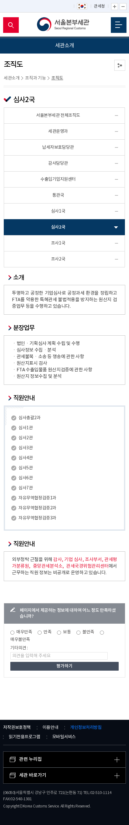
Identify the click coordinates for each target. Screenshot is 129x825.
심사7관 (25, 488)
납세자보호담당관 (58, 147)
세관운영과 (58, 131)
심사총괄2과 (29, 417)
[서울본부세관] (64, 25)
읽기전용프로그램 (24, 737)
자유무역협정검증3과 (37, 518)
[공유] (119, 65)
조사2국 (58, 259)
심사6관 (25, 478)
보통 (67, 632)
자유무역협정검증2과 (37, 508)
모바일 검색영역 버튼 (11, 25)
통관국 (58, 195)
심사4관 (25, 458)
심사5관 (25, 468)
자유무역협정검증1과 (37, 498)
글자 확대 (114, 6)
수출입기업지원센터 (58, 179)
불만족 (88, 632)
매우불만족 (20, 639)
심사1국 (58, 211)
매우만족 (24, 632)
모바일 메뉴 (118, 25)
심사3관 (25, 448)
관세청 (99, 6)
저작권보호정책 (17, 727)
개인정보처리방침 (85, 727)
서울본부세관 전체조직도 (58, 115)
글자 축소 (123, 6)
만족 (47, 632)
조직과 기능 (35, 78)
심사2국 (58, 227)
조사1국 (58, 243)
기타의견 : (19, 648)
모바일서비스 (64, 737)
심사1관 (25, 428)
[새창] (82, 6)
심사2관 (25, 438)
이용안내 (50, 727)
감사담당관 (58, 163)
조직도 (57, 78)
